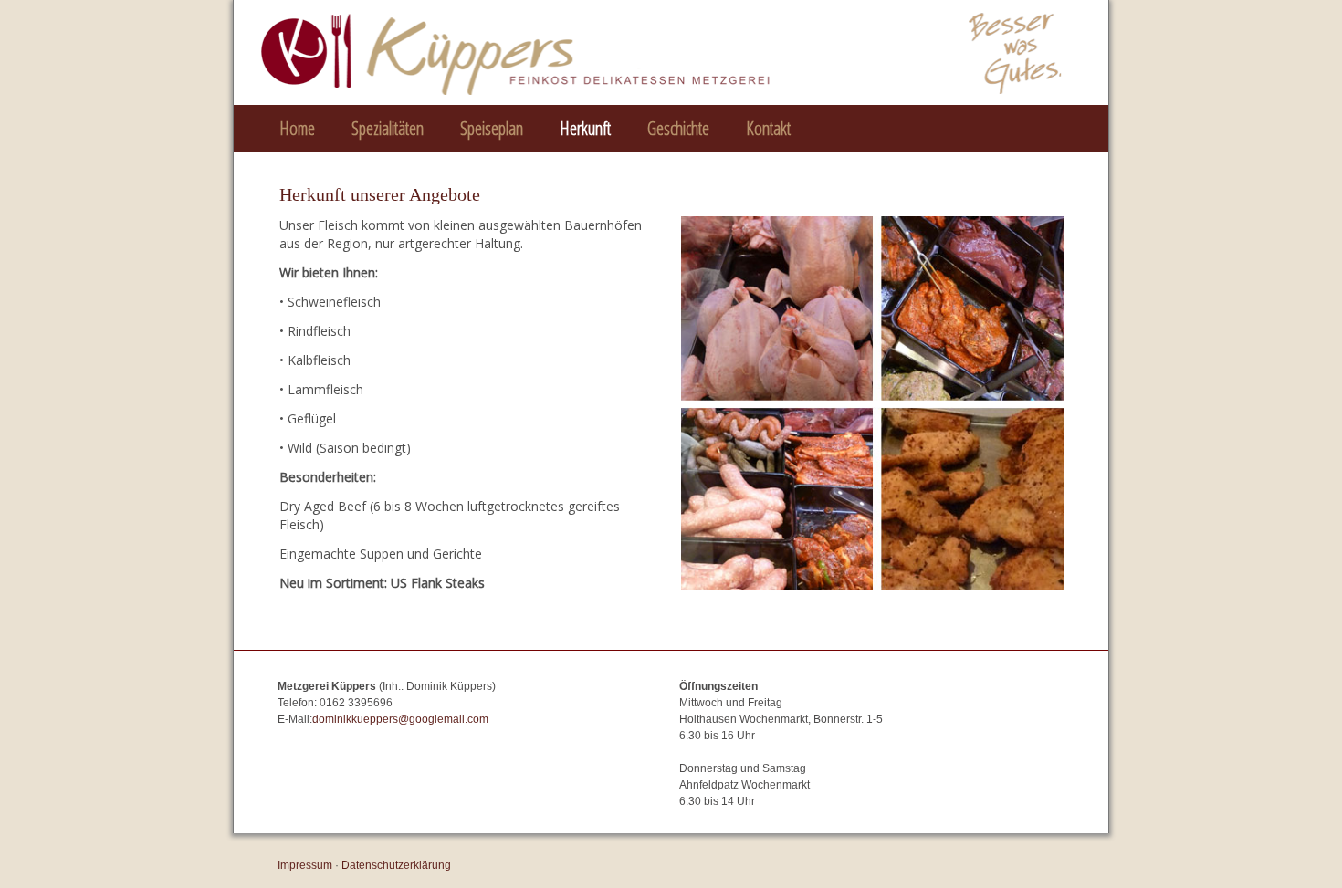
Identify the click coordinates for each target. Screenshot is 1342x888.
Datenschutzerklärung (396, 865)
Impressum (305, 865)
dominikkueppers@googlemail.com (400, 719)
